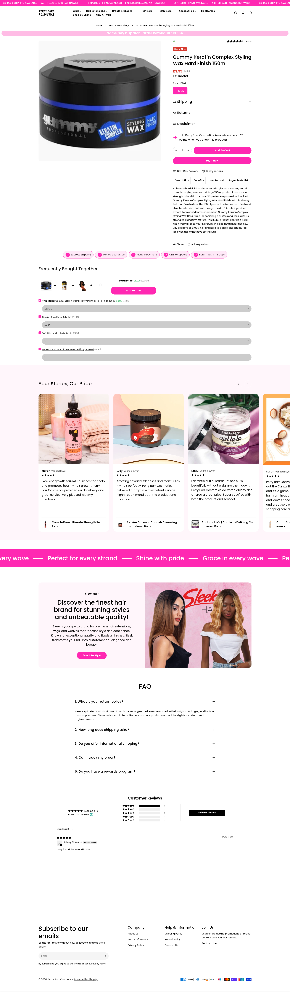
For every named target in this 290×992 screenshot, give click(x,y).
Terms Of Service (138, 939)
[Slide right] (247, 384)
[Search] (236, 13)
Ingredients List (238, 180)
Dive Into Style (92, 655)
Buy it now (212, 160)
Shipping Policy (173, 933)
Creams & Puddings (118, 25)
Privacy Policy (136, 945)
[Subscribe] (105, 956)
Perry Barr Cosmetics (60, 979)
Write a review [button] (207, 812)
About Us (133, 933)
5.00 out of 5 (91, 811)
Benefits (199, 180)
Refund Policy (172, 939)
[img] (64, 837)
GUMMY (174, 41)
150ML (180, 90)
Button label (209, 943)
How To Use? (216, 180)
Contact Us (171, 945)
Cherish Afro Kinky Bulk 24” (56, 317)
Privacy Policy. (98, 963)
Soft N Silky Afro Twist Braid (57, 333)
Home (99, 25)
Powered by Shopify (86, 979)
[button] (234, 41)
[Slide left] (238, 384)
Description (182, 180)
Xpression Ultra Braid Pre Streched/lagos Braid (68, 349)
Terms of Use (81, 963)
